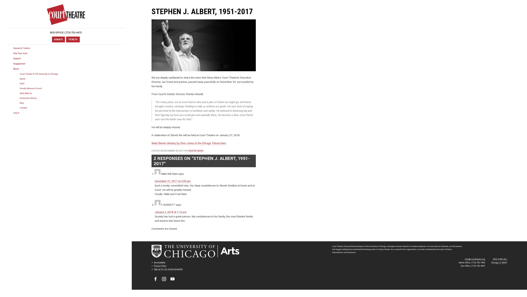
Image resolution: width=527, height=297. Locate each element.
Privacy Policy (160, 266)
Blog (22, 103)
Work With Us (26, 93)
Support (17, 58)
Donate (58, 39)
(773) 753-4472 (73, 32)
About (16, 69)
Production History (28, 98)
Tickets (73, 39)
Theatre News (195, 150)
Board (22, 79)
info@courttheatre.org (475, 259)
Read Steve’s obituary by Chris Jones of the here (189, 143)
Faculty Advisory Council (31, 88)
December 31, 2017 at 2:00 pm (173, 181)
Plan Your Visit (20, 53)
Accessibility (159, 262)
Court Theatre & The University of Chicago (39, 74)
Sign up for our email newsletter (168, 269)
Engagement (19, 63)
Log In (16, 113)
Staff (22, 83)
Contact (23, 108)
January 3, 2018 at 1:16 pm (170, 212)
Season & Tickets (21, 48)
